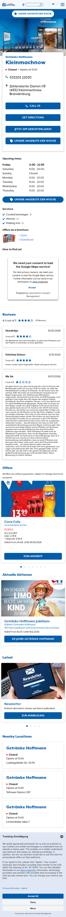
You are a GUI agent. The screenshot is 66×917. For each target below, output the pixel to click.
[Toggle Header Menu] (62, 4)
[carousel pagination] (21, 567)
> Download (25, 239)
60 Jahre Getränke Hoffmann (33, 639)
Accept (32, 287)
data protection (40, 281)
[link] (33, 90)
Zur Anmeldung (33, 715)
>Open (22, 235)
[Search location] (34, 4)
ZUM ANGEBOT (33, 556)
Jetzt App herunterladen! (33, 129)
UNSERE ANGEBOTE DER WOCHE (35, 14)
